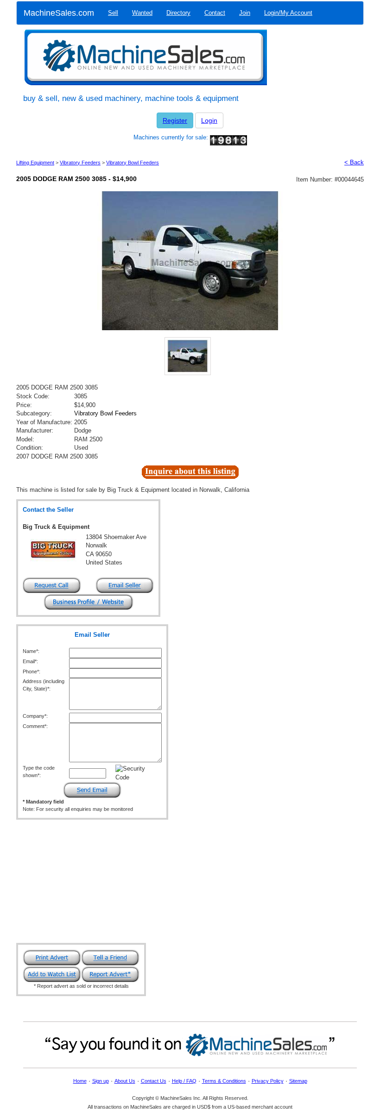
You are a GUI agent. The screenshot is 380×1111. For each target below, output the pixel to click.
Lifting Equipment (35, 162)
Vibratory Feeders (80, 162)
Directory (178, 12)
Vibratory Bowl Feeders (132, 162)
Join (244, 12)
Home (80, 1081)
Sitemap (298, 1081)
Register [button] (175, 120)
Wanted (142, 12)
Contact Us (153, 1081)
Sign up (100, 1081)
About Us (124, 1081)
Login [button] (209, 120)
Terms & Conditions (224, 1081)
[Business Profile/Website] (88, 601)
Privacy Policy (268, 1081)
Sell (113, 12)
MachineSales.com (59, 13)
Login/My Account (288, 12)
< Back (354, 162)
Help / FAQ (184, 1081)
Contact (214, 12)
